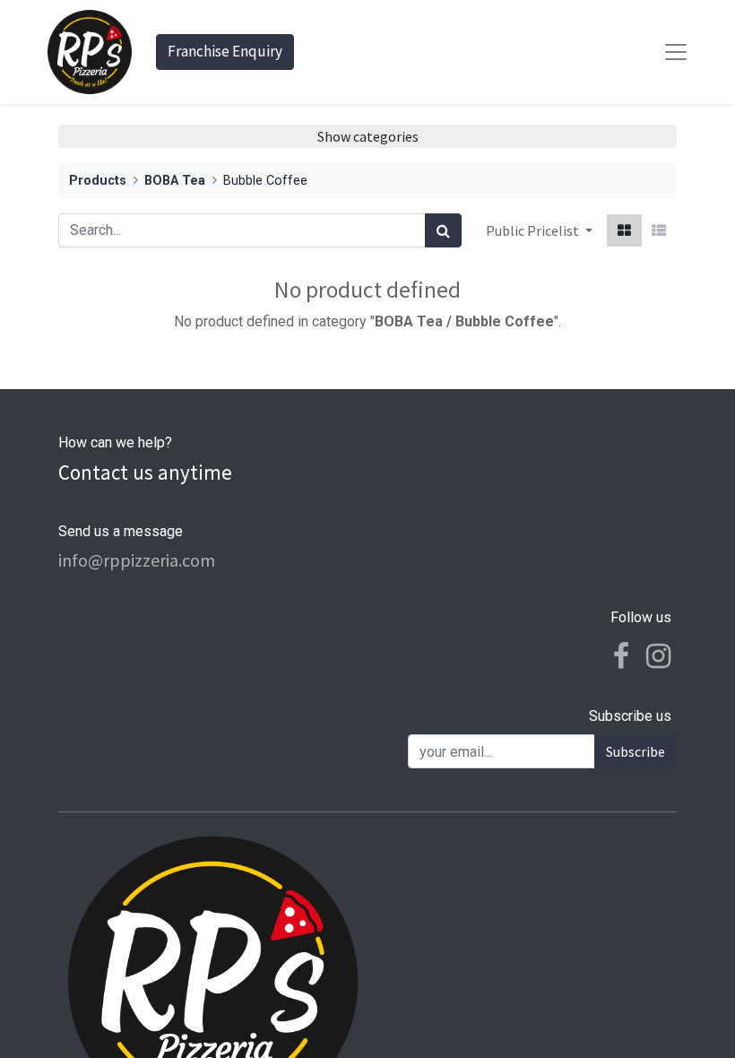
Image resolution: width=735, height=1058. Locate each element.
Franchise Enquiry (225, 51)
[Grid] (624, 230)
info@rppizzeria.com (136, 560)
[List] (659, 230)
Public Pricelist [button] (534, 230)
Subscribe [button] (635, 751)
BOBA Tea (174, 180)
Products (97, 180)
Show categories (368, 136)
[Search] (443, 230)
